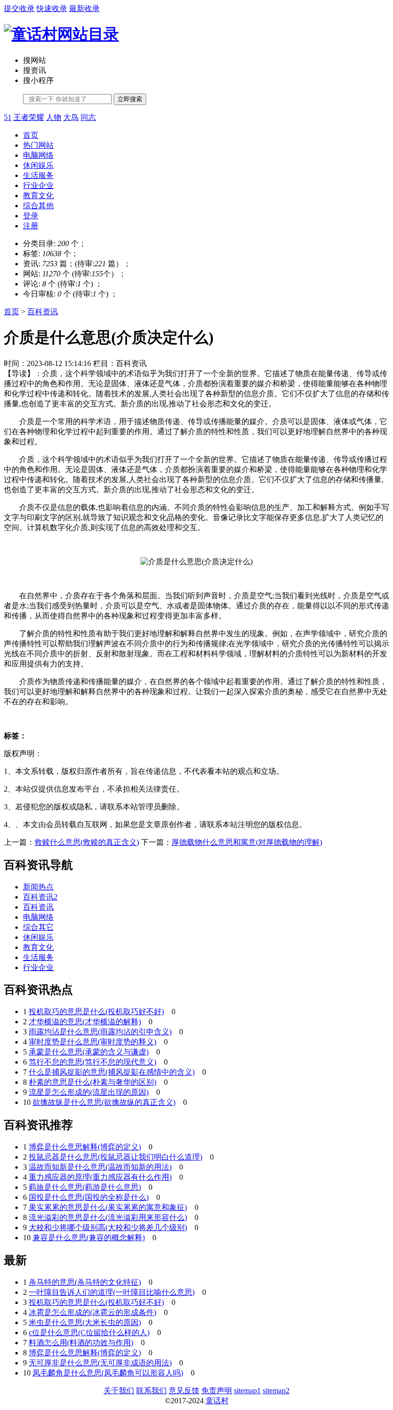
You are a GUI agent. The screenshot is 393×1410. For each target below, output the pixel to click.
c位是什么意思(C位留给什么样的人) (89, 1332)
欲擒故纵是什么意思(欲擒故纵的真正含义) (104, 1102)
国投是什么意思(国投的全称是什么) (89, 1197)
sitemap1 (247, 1390)
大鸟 (71, 117)
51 (8, 117)
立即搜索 (129, 99)
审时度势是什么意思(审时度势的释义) (92, 1042)
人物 (53, 117)
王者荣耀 (28, 117)
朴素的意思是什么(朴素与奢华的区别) (92, 1082)
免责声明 (216, 1390)
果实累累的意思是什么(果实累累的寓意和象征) (108, 1207)
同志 (88, 117)
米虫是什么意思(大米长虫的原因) (85, 1322)
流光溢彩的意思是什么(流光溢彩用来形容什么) (108, 1217)
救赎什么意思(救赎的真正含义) (87, 842)
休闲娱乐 (38, 165)
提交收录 (19, 8)
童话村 (217, 1401)
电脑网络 (38, 155)
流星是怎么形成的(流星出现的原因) (89, 1092)
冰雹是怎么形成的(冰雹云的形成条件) (92, 1312)
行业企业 (38, 185)
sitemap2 (276, 1390)
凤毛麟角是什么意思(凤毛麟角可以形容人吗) (108, 1373)
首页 (30, 135)
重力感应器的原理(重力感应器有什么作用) (100, 1177)
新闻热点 (38, 887)
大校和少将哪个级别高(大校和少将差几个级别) (108, 1227)
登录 (30, 216)
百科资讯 (42, 312)
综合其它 (38, 927)
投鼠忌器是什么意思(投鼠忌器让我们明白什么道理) (115, 1157)
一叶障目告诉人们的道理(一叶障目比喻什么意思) (112, 1292)
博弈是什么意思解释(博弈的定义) (85, 1147)
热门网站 (38, 145)
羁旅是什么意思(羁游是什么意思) (85, 1187)
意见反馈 (184, 1390)
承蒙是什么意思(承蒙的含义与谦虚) (89, 1052)
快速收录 (51, 8)
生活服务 (38, 175)
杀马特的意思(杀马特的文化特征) (85, 1282)
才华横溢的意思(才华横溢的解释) (85, 1022)
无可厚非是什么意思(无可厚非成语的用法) (100, 1363)
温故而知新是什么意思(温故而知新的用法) (100, 1167)
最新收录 (84, 8)
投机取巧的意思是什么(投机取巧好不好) (96, 1011)
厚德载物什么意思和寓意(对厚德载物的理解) (247, 842)
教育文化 (38, 195)
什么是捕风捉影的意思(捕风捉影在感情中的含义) (112, 1072)
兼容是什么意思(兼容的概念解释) (89, 1237)
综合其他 (38, 205)
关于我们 (119, 1390)
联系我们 (151, 1390)
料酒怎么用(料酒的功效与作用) (81, 1343)
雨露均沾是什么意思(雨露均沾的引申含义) (100, 1032)
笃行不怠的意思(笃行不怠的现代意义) (92, 1062)
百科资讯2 (40, 897)
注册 (30, 226)
